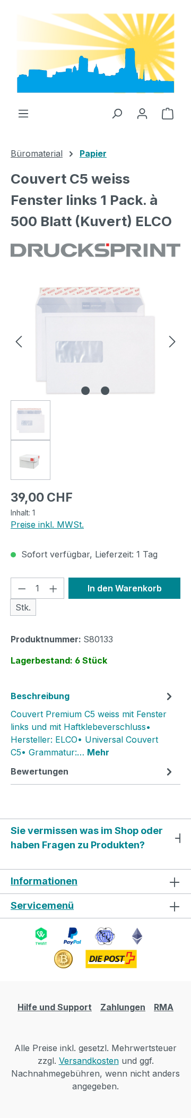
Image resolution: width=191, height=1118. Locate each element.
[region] (95, 380)
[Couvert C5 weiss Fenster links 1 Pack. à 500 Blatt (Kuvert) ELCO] (95, 340)
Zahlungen (122, 1007)
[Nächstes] (172, 340)
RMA (163, 1007)
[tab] (93, 723)
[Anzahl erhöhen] (53, 588)
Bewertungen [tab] (39, 771)
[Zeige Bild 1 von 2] (85, 390)
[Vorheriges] (19, 340)
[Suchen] (116, 113)
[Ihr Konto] (142, 113)
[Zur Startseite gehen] (95, 53)
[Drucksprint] (95, 250)
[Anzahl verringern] (22, 588)
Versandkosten (89, 1060)
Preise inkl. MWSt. (47, 524)
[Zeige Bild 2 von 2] (105, 390)
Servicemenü (42, 905)
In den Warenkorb (125, 588)
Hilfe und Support (55, 1007)
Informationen (44, 881)
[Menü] (23, 113)
